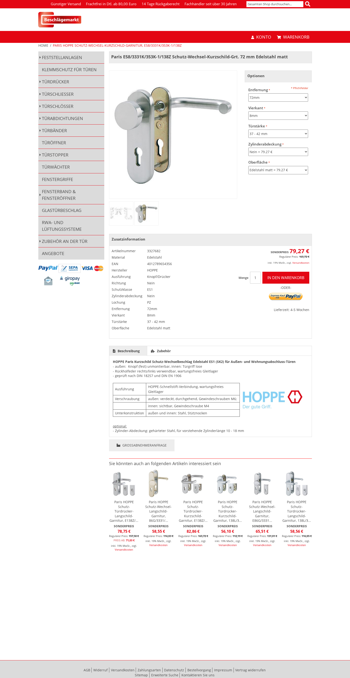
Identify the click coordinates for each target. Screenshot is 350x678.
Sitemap (141, 675)
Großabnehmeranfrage (144, 445)
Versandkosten (300, 262)
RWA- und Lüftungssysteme (62, 226)
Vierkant (255, 107)
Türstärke (256, 126)
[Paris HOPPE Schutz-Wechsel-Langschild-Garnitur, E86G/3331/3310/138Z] (262, 483)
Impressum (223, 670)
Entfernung (258, 89)
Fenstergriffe (57, 179)
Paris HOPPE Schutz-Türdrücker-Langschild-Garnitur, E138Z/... (124, 511)
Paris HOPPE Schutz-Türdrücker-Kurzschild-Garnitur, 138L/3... (227, 511)
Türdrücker (55, 82)
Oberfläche (258, 162)
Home (43, 45)
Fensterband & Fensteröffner (59, 195)
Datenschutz (174, 670)
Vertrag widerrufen (250, 670)
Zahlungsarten (149, 670)
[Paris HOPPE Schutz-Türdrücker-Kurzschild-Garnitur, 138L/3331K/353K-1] (228, 483)
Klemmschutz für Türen (69, 69)
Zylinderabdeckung (264, 144)
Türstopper (55, 155)
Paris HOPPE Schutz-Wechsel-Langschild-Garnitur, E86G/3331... (262, 511)
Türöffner (54, 143)
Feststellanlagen (62, 57)
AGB (87, 670)
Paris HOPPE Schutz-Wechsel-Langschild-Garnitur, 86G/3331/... (158, 511)
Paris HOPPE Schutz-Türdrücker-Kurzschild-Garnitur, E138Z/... (193, 511)
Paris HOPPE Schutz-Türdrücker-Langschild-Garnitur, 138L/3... (296, 511)
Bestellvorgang (199, 670)
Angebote (53, 253)
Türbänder (54, 130)
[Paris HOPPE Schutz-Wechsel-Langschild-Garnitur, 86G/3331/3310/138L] (159, 483)
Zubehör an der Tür (64, 241)
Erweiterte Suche (164, 675)
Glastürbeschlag (61, 210)
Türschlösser (57, 106)
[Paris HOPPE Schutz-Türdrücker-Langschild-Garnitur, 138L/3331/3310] (297, 483)
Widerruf (100, 670)
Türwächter (56, 167)
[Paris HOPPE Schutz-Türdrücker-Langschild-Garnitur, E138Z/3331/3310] (124, 483)
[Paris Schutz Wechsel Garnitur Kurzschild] (121, 213)
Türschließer (58, 94)
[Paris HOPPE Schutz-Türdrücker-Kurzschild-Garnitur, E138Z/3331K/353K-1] (193, 483)
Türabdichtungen (62, 118)
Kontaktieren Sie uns (198, 675)
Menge (243, 278)
